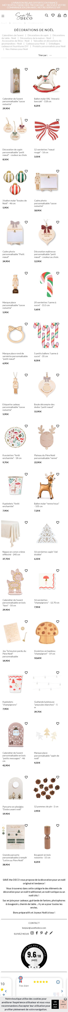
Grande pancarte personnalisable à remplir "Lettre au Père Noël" (15, 857)
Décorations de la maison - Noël (35, 38)
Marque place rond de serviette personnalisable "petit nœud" (15, 356)
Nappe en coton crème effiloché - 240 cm (14, 553)
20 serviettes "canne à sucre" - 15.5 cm (45, 304)
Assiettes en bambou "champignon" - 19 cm (44, 652)
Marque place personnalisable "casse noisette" (14, 305)
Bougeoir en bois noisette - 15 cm (42, 856)
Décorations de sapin (38, 35)
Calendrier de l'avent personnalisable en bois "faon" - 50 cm (14, 603)
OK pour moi (55, 1004)
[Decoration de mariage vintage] (24, 16)
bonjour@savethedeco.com (34, 928)
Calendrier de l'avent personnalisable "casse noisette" (14, 101)
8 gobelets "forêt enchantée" (11, 505)
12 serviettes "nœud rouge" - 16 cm (44, 151)
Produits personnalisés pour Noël (49, 46)
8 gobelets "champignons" (10, 703)
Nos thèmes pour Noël (17, 49)
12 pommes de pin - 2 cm (46, 806)
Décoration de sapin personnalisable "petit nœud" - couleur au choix (15, 152)
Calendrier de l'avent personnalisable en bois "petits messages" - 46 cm (14, 756)
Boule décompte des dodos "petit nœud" (44, 406)
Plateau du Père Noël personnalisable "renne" (45, 456)
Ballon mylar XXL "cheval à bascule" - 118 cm (46, 100)
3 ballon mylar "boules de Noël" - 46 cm (15, 202)
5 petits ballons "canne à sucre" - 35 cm (46, 355)
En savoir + (63, 1004)
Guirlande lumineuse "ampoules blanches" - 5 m (46, 704)
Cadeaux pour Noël (35, 43)
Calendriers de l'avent (13, 35)
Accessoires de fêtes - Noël (15, 40)
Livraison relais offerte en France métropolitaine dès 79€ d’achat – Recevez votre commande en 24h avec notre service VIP (34, 5)
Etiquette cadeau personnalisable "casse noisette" (14, 407)
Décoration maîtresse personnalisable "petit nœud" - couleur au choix (46, 254)
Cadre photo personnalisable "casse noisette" (45, 203)
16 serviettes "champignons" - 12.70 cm (46, 601)
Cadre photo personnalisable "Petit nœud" (13, 254)
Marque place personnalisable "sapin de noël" (46, 755)
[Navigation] (3, 16)
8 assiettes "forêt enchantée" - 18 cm (12, 456)
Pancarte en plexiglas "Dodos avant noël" (13, 808)
